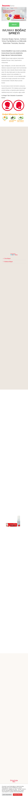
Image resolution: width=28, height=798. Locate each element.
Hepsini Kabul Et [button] (17, 794)
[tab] (14, 258)
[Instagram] (8, 8)
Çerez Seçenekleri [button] (7, 794)
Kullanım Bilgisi (8, 261)
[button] (14, 24)
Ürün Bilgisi (7, 258)
